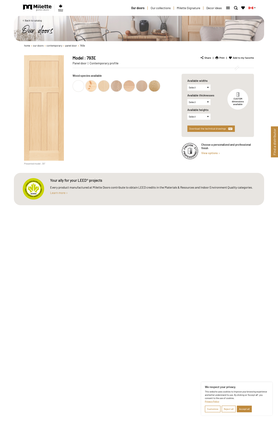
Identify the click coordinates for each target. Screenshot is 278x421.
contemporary (54, 45)
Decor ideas (214, 8)
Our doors (138, 8)
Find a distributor (274, 142)
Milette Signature (188, 8)
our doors (38, 45)
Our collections (161, 8)
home (27, 45)
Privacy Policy (212, 401)
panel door (71, 45)
